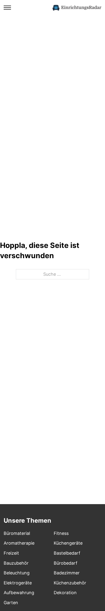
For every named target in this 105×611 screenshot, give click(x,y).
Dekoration (65, 592)
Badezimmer (67, 572)
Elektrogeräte (18, 582)
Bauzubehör (16, 563)
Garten (11, 602)
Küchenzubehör (70, 582)
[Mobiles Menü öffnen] (7, 8)
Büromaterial (17, 533)
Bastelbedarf (67, 553)
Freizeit (11, 553)
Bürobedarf (65, 563)
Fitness (61, 533)
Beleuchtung (17, 572)
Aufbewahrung (19, 592)
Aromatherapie (19, 543)
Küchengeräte (68, 543)
